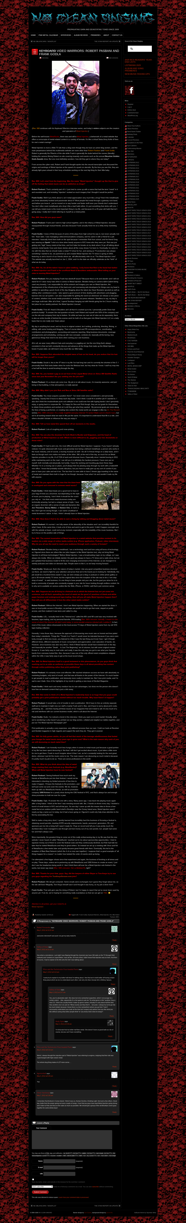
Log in (130, 107)
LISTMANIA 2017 (133, 177)
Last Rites (131, 363)
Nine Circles (132, 372)
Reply (114, 940)
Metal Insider (132, 369)
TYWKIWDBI (132, 391)
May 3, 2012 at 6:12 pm (51, 972)
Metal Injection (82, 131)
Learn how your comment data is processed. (74, 1197)
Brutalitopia (131, 338)
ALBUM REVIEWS (81, 35)
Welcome (130, 309)
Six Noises (131, 374)
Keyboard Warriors (93, 915)
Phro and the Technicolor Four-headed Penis (60, 969)
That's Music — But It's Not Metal (138, 295)
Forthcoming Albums (134, 148)
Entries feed (132, 110)
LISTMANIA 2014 (133, 168)
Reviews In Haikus (133, 275)
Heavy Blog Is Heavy (135, 355)
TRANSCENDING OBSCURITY (138, 388)
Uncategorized (132, 303)
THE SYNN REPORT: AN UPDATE (106, 41)
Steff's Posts (131, 289)
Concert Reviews (133, 140)
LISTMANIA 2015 (133, 171)
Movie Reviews (132, 258)
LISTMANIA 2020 (133, 185)
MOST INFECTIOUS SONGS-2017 (139, 233)
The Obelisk (132, 380)
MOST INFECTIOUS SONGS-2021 (139, 244)
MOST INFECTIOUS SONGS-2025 (139, 255)
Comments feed (133, 113)
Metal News (131, 202)
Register (130, 104)
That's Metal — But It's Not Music (138, 292)
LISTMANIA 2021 (133, 188)
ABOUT (106, 35)
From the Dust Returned (136, 352)
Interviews (45, 58)
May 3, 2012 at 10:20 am (45, 930)
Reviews (130, 272)
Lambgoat (131, 360)
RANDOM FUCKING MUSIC (137, 269)
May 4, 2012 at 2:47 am (57, 992)
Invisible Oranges (134, 357)
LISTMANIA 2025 (133, 199)
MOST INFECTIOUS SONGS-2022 (139, 247)
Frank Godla (83, 915)
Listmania (130, 160)
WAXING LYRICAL (133, 306)
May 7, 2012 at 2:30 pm (45, 1095)
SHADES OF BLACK (134, 281)
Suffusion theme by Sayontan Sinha (145, 1212)
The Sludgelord (133, 383)
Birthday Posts (132, 134)
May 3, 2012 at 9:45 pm (45, 1076)
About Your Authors (133, 126)
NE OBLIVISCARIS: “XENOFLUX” (44, 41)
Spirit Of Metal (132, 377)
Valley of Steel (42, 947)
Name (40, 1161)
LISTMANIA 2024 (133, 196)
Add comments (113, 58)
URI (41, 1174)
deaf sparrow (132, 343)
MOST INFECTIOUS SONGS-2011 (139, 216)
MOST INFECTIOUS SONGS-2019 (139, 238)
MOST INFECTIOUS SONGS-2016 (139, 230)
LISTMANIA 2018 (133, 179)
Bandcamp (131, 332)
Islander (43, 915)
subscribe (95, 1187)
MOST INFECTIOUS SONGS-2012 (139, 219)
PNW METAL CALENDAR (48, 35)
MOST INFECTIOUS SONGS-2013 (139, 222)
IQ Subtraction (132, 157)
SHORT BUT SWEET (134, 283)
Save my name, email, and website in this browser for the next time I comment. (58, 1182)
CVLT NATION (132, 341)
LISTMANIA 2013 (133, 165)
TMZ (105, 893)
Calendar (130, 137)
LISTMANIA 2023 (133, 193)
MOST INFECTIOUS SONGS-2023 (139, 250)
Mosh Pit (130, 207)
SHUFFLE (130, 286)
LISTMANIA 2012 (133, 162)
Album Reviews (132, 129)
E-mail (40, 1167)
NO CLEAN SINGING (45, 1212)
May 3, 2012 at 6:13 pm (45, 1050)
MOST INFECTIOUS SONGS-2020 (139, 241)
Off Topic (130, 261)
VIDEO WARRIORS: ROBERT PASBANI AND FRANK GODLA (79, 52)
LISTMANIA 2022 (133, 191)
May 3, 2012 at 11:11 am (45, 949)
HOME (33, 35)
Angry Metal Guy (133, 329)
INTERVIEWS (66, 35)
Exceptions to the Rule (135, 143)
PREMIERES (96, 35)
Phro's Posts (131, 264)
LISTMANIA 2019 (133, 182)
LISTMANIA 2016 (133, 174)
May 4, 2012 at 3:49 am (64, 1024)
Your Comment (41, 1128)
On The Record (113, 410)
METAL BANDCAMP (135, 366)
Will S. (117, 917)
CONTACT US (117, 35)
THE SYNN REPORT (134, 300)
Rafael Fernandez (43, 927)
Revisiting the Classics (135, 278)
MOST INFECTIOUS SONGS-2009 (139, 210)
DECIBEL (131, 346)
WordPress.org (133, 115)
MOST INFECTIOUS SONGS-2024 (139, 253)
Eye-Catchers (132, 146)
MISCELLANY (132, 205)
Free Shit (130, 151)
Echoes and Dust (133, 349)
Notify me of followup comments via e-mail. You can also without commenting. (83, 1187)
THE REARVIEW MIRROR (136, 298)
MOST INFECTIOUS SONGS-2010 (139, 213)
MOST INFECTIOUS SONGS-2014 (139, 224)
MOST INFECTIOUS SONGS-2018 (139, 236)
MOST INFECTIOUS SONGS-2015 (139, 227)
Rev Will (112, 915)
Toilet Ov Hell (132, 386)
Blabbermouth (132, 335)
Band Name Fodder (134, 131)
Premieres (130, 267)
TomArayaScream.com (62, 876)
